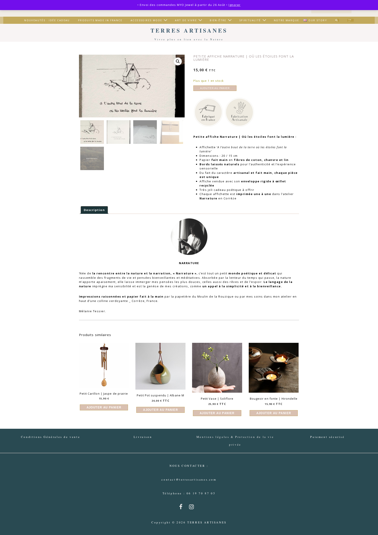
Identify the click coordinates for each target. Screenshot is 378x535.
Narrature (229, 137)
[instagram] (192, 508)
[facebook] (182, 508)
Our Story (317, 20)
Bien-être (218, 20)
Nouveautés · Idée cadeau (47, 20)
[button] (178, 61)
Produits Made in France (100, 20)
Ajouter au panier (215, 88)
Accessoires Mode (146, 20)
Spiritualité (250, 20)
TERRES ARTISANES (189, 30)
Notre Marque (286, 20)
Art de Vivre (186, 20)
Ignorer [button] (235, 5)
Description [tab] (94, 210)
